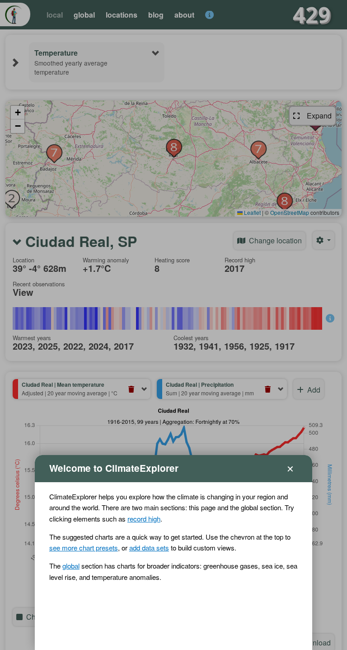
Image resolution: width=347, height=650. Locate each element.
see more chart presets (83, 547)
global (71, 565)
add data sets (149, 547)
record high (143, 518)
